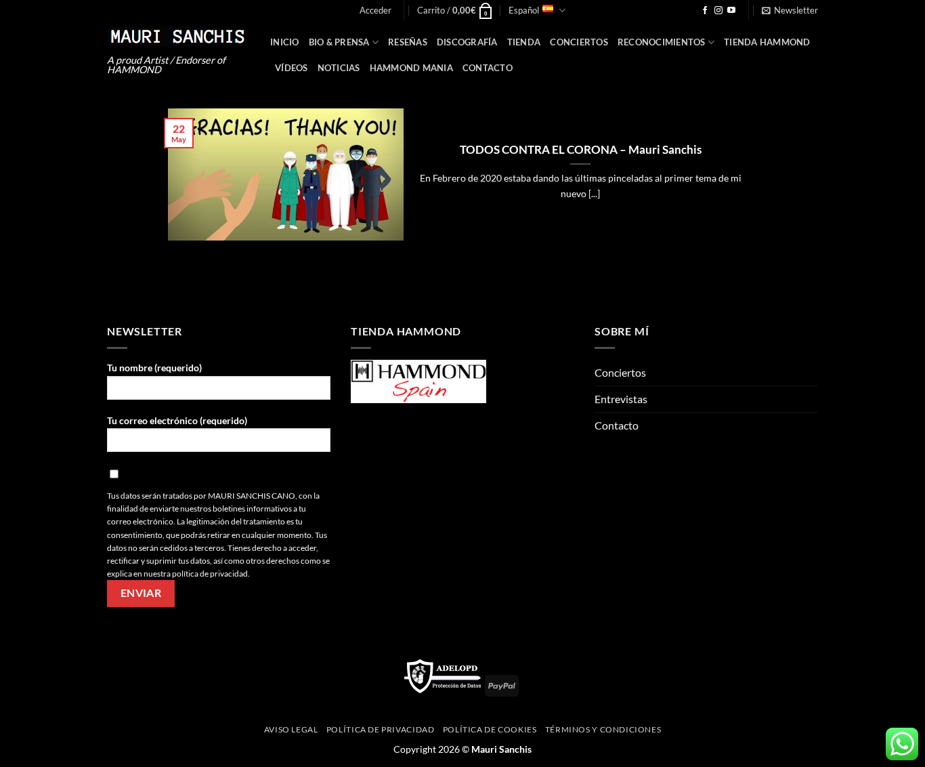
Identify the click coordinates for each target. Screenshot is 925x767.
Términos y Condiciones (603, 729)
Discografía (467, 42)
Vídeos (291, 67)
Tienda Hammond (767, 42)
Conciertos (579, 42)
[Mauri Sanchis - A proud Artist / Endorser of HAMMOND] (178, 36)
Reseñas (407, 42)
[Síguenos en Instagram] (718, 11)
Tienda (524, 42)
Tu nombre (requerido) (154, 367)
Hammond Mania (411, 67)
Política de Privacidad (380, 729)
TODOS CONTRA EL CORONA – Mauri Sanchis (581, 150)
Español (524, 10)
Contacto (487, 67)
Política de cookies (490, 729)
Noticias (339, 67)
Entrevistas (621, 398)
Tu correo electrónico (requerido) (177, 420)
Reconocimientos (662, 42)
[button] (375, 10)
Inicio (284, 42)
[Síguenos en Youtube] (731, 11)
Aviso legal (291, 729)
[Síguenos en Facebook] (705, 11)
